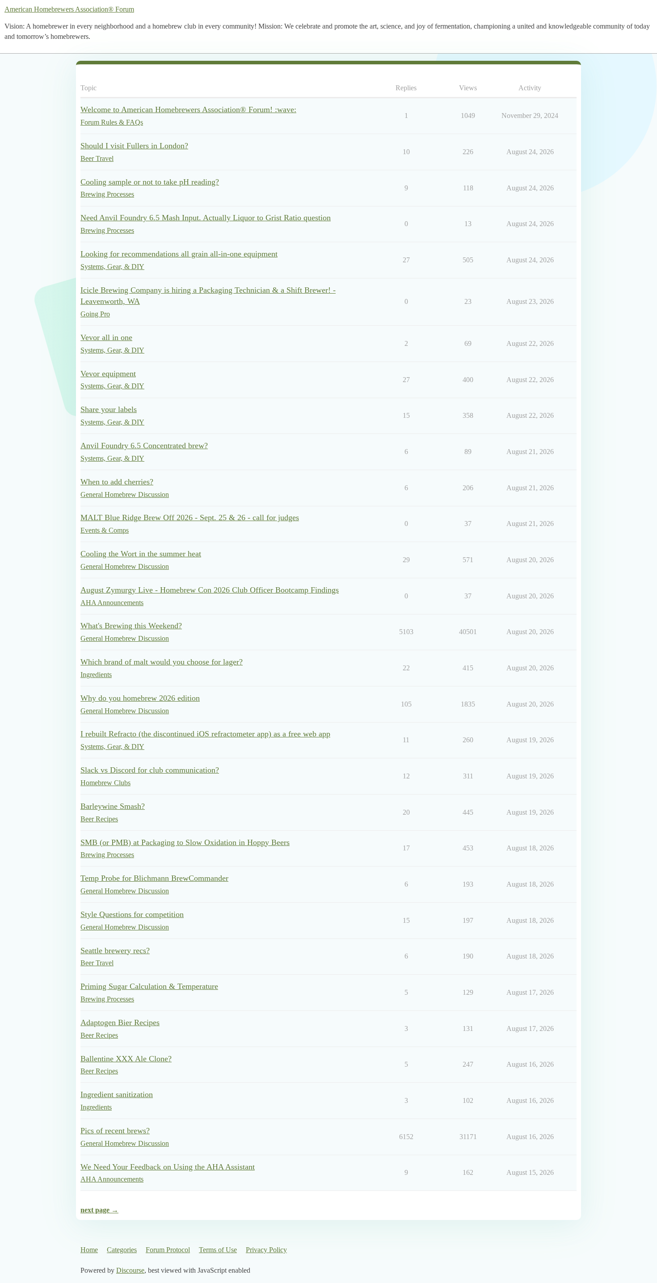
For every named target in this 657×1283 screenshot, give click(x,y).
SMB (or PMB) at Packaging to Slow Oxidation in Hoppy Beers (185, 842)
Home (89, 1250)
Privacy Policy (266, 1250)
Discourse (130, 1270)
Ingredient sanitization (116, 1094)
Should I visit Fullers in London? (134, 145)
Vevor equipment (108, 373)
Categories (122, 1250)
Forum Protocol (168, 1250)
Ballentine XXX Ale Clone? (126, 1058)
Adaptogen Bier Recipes (120, 1022)
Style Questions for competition (132, 914)
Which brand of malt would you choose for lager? (161, 661)
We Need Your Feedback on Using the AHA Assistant (167, 1166)
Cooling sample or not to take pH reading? (149, 181)
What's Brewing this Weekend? (131, 625)
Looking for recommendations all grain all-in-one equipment (179, 253)
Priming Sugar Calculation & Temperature (149, 986)
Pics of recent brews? (115, 1130)
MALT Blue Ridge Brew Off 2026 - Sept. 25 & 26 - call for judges (189, 517)
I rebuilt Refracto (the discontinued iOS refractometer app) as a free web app (205, 733)
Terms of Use (218, 1250)
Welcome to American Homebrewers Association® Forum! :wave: (188, 109)
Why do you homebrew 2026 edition (140, 698)
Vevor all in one (106, 337)
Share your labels (108, 409)
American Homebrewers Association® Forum (69, 9)
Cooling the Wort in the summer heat (140, 553)
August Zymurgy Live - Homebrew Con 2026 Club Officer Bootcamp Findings (209, 589)
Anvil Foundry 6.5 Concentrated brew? (144, 445)
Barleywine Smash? (112, 806)
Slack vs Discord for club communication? (149, 770)
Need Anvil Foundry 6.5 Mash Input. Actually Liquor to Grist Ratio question (205, 217)
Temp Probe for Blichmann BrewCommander (154, 878)
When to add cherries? (116, 481)
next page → (99, 1210)
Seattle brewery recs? (115, 950)
